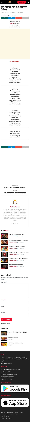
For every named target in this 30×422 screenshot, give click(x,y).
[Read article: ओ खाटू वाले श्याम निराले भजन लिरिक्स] (4, 266)
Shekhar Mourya (5, 15)
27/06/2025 (14, 15)
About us (3, 412)
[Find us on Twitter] (4, 416)
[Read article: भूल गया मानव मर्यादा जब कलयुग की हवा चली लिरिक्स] (4, 260)
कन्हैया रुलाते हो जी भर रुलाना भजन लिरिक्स (17, 246)
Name (3, 300)
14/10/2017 (20, 248)
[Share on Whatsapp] (4, 18)
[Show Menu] (1, 2)
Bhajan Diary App (4, 414)
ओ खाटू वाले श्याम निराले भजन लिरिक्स (16, 264)
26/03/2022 (20, 242)
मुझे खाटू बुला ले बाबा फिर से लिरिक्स (7, 376)
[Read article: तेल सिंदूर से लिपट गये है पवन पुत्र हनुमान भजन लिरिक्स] (4, 254)
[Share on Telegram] (11, 18)
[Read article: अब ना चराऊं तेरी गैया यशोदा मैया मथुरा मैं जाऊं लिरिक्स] (4, 333)
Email (3, 306)
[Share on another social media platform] (25, 18)
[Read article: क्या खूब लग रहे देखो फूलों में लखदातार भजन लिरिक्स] (4, 242)
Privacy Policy (10, 412)
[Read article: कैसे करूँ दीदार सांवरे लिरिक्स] (4, 339)
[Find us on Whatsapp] (8, 416)
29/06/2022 (20, 260)
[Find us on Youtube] (6, 416)
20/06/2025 (20, 254)
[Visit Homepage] (10, 2)
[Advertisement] (15, 44)
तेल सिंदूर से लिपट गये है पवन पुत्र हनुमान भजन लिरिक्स (19, 252)
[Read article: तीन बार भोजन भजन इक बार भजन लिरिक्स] (4, 236)
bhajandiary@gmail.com (6, 363)
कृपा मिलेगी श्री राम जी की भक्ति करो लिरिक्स (15, 343)
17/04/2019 (20, 266)
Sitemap (21, 412)
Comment (4, 282)
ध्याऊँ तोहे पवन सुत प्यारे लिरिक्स (6, 379)
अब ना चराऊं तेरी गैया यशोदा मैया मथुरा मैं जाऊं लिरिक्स (17, 332)
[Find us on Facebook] (1, 416)
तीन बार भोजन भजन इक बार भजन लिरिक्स (16, 234)
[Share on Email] (18, 18)
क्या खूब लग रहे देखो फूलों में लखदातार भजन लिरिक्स (18, 240)
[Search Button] (28, 2)
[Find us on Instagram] (2, 416)
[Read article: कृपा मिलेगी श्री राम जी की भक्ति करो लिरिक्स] (4, 344)
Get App (22, 2)
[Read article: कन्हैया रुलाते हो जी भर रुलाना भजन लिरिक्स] (4, 248)
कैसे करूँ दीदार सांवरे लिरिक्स (13, 337)
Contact (16, 412)
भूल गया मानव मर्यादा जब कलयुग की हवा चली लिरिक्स (18, 258)
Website (3, 312)
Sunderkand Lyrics (14, 414)
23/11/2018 (20, 236)
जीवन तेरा (12, 23)
